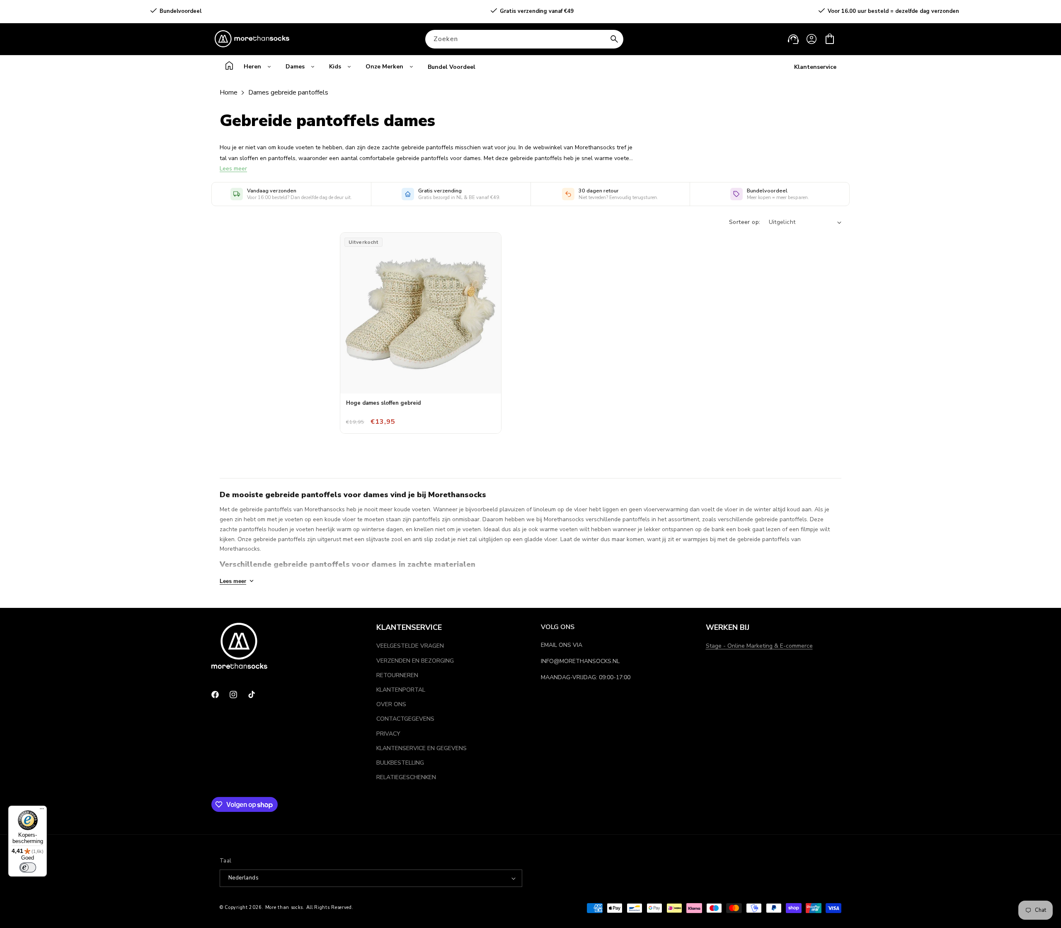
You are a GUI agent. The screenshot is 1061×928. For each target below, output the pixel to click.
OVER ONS (391, 704)
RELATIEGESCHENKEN (406, 777)
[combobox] (524, 39)
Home (228, 92)
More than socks (284, 907)
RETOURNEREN (397, 675)
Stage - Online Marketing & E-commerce (759, 646)
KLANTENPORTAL (400, 690)
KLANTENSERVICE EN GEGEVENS (421, 748)
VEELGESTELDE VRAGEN (410, 646)
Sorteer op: (744, 222)
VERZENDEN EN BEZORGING (415, 661)
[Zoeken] (614, 39)
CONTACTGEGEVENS (405, 719)
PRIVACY (388, 734)
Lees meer (233, 168)
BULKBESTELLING (400, 763)
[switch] (27, 867)
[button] (830, 39)
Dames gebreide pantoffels (288, 92)
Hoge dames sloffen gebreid (383, 403)
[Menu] (42, 811)
